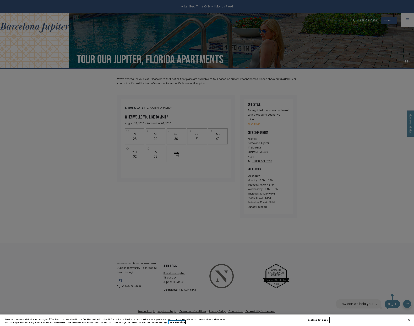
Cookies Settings (318, 319)
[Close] (408, 319)
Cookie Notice (177, 322)
